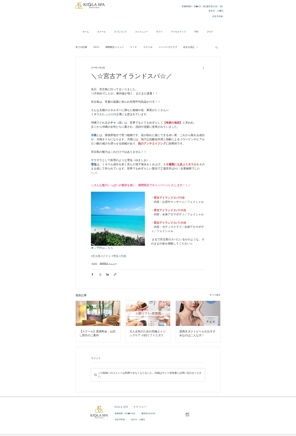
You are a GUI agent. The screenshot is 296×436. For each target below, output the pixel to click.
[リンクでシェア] (115, 274)
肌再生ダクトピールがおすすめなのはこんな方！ (197, 333)
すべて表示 (215, 295)
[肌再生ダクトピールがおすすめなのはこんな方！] (198, 313)
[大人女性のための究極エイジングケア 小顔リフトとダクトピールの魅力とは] (148, 313)
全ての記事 (81, 47)
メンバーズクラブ (168, 47)
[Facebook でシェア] (92, 274)
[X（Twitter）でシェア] (100, 274)
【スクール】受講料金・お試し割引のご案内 (97, 333)
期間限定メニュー (114, 47)
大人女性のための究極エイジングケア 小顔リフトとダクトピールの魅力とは (148, 333)
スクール (147, 47)
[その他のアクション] (203, 68)
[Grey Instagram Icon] (187, 414)
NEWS (96, 47)
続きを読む (189, 47)
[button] (216, 47)
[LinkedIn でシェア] (107, 274)
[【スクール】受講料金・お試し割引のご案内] (98, 313)
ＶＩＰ (133, 47)
